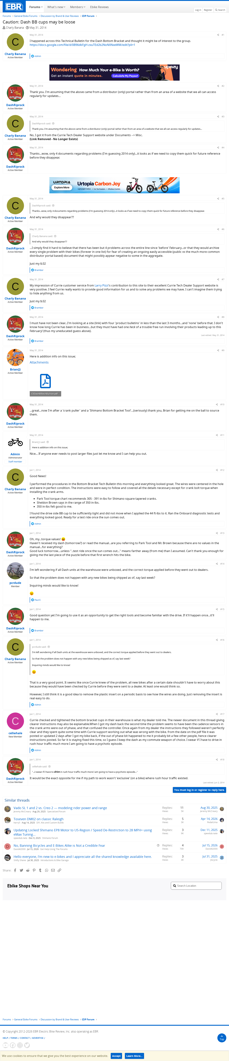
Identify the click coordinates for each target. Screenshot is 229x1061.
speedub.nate (20, 838)
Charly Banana (15, 28)
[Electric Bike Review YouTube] (5, 1045)
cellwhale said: (39, 766)
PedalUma (212, 822)
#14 (222, 563)
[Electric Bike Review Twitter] (27, 1045)
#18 (222, 759)
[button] (41, 6)
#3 (223, 116)
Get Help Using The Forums (54, 849)
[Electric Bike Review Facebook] (13, 1045)
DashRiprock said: (41, 123)
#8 (223, 317)
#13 (222, 533)
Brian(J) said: (38, 442)
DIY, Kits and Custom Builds (50, 822)
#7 (223, 279)
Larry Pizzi (101, 285)
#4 (223, 147)
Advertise (37, 1038)
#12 (222, 470)
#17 (222, 714)
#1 (223, 34)
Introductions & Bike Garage (55, 860)
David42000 (20, 849)
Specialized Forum (56, 811)
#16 (222, 639)
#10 (222, 404)
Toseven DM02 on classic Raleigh (39, 819)
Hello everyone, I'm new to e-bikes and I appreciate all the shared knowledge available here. (83, 856)
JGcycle (214, 859)
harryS (17, 822)
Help (5, 1038)
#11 (222, 435)
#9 (223, 350)
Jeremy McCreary (22, 811)
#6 (223, 229)
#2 (223, 85)
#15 (222, 609)
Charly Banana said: (42, 236)
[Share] (218, 35)
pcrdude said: (39, 646)
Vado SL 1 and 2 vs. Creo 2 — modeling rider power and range (60, 808)
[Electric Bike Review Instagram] (20, 1045)
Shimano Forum (50, 838)
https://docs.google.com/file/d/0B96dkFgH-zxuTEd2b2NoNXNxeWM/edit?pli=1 (82, 45)
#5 (223, 198)
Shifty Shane (20, 860)
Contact (25, 1038)
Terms (14, 1038)
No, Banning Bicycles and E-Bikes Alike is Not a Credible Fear (59, 845)
